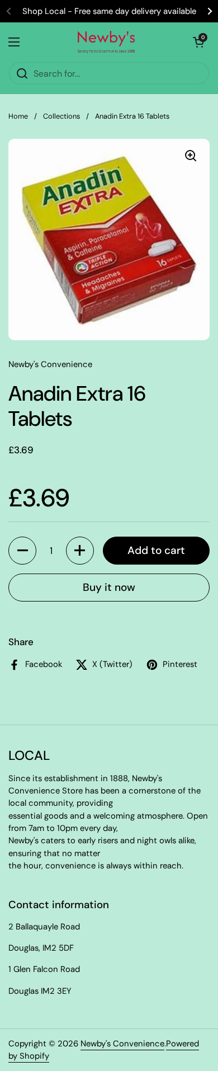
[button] (22, 551)
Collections (61, 116)
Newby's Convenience (122, 1043)
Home (18, 116)
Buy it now (109, 587)
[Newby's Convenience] (106, 42)
